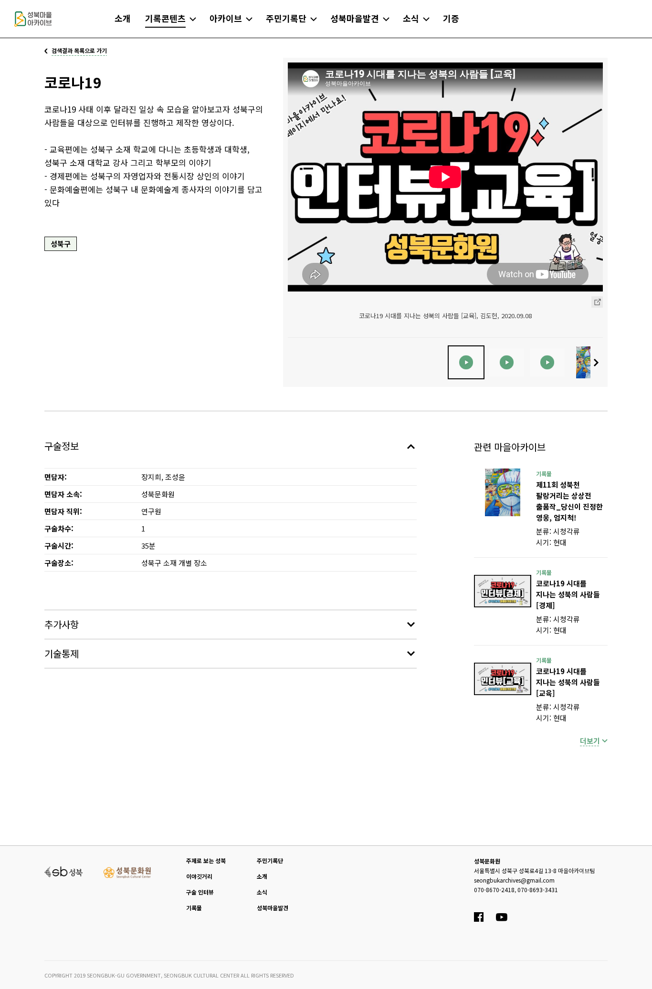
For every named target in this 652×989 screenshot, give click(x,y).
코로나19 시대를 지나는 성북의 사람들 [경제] (568, 594)
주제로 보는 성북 (206, 860)
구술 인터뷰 (200, 892)
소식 (262, 892)
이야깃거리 (199, 876)
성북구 (61, 244)
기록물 (194, 908)
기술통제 (61, 653)
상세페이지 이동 (597, 302)
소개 (262, 876)
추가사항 (61, 624)
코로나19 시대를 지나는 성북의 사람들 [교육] (568, 682)
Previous (292, 362)
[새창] (502, 492)
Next (598, 362)
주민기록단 (270, 860)
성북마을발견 (272, 908)
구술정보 (61, 446)
